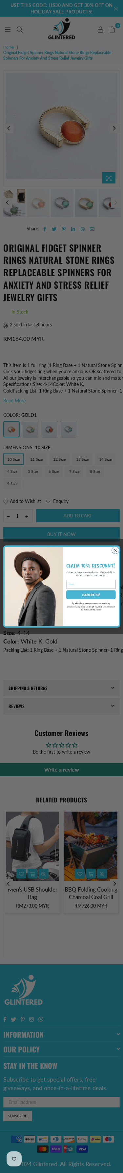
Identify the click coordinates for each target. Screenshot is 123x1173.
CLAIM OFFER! (91, 594)
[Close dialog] (115, 550)
